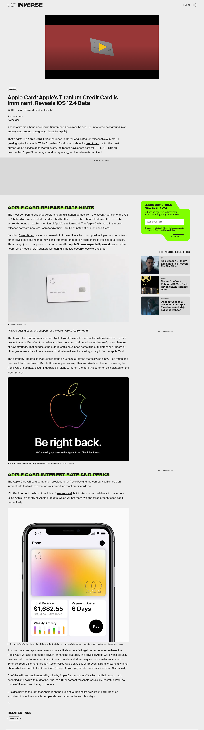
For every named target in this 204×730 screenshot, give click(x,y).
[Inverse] (30, 5)
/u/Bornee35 (81, 330)
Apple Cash (94, 223)
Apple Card (35, 139)
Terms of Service (154, 230)
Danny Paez (18, 116)
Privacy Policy (169, 230)
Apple (12, 718)
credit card (92, 143)
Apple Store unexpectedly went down (92, 244)
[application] (102, 47)
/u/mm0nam (26, 235)
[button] (102, 47)
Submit (177, 236)
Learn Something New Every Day (158, 206)
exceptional (64, 493)
